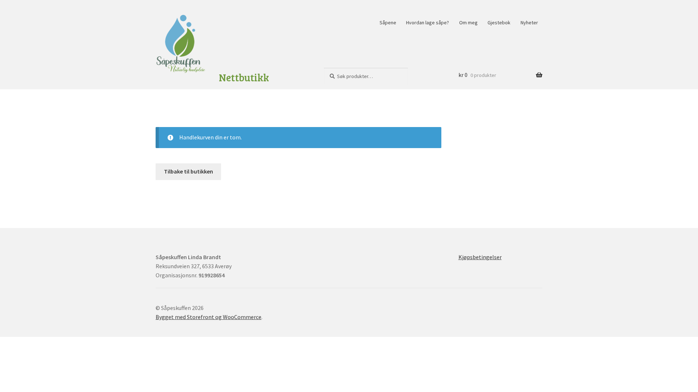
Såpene (388, 22)
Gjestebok (499, 22)
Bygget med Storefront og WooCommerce (208, 316)
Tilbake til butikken (188, 171)
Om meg (468, 22)
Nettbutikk (244, 77)
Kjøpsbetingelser (480, 257)
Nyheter (529, 22)
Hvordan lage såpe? (427, 22)
